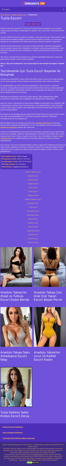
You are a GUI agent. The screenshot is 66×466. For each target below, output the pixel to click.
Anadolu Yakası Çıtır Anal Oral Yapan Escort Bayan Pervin (48, 296)
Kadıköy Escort (33, 180)
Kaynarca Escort (33, 242)
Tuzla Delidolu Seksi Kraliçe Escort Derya (14, 414)
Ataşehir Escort (33, 176)
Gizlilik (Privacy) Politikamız (13, 427)
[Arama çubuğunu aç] (63, 9)
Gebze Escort (33, 219)
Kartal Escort (33, 187)
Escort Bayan (5, 15)
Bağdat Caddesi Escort (33, 199)
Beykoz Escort (33, 227)
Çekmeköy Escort (33, 215)
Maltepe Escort (33, 184)
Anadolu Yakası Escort (19, 15)
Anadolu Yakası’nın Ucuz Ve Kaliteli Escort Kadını (47, 356)
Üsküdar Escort (33, 223)
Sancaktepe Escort (33, 211)
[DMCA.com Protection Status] (33, 463)
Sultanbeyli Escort (33, 231)
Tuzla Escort (33, 207)
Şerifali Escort (33, 191)
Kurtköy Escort (33, 238)
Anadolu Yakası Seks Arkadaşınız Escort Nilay (15, 356)
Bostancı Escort (33, 195)
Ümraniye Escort (38, 454)
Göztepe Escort (33, 203)
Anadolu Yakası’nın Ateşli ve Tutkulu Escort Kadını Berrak (14, 296)
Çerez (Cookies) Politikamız (13, 432)
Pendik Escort (33, 234)
